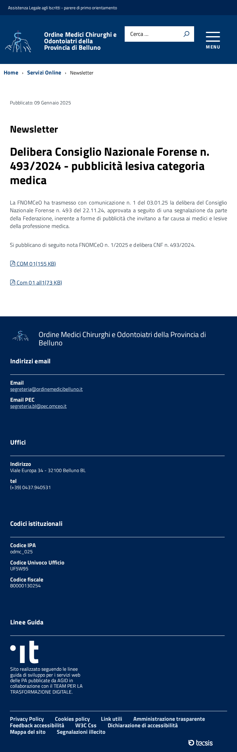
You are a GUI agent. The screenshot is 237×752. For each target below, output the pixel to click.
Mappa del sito (28, 732)
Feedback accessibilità (37, 725)
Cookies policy (72, 719)
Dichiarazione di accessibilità (143, 725)
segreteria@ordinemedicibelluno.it (46, 389)
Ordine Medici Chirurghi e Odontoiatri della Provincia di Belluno (80, 41)
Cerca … (139, 34)
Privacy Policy (27, 719)
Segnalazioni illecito (81, 732)
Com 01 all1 (39, 282)
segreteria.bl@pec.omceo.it (38, 406)
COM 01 (36, 264)
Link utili (111, 719)
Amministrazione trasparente (169, 719)
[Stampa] (186, 34)
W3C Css (86, 725)
